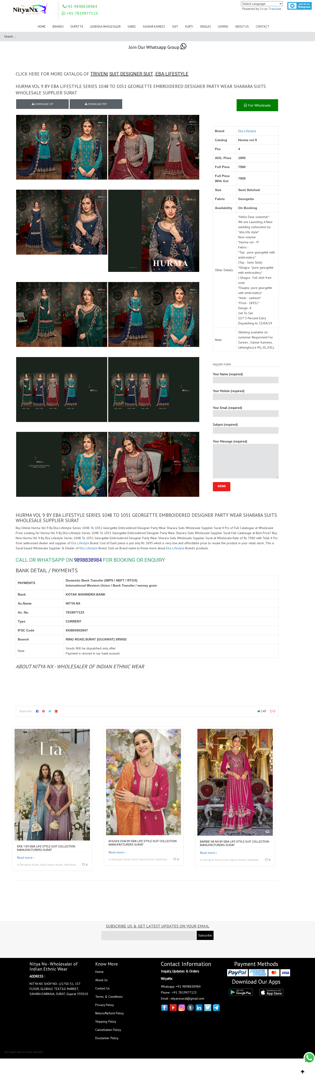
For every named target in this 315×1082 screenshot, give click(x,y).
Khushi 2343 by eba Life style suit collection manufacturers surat (143, 842)
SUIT (114, 74)
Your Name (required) (228, 374)
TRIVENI (99, 74)
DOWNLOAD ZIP (43, 104)
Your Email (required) (227, 408)
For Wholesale (259, 105)
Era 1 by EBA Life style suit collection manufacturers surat (46, 848)
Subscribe (205, 935)
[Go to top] (302, 1071)
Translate (274, 9)
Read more (24, 857)
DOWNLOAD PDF (97, 104)
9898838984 (88, 560)
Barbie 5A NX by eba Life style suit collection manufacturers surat (234, 843)
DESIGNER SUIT (136, 74)
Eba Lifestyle (247, 131)
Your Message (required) (230, 441)
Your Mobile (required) (228, 391)
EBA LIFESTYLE (171, 74)
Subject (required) (225, 424)
